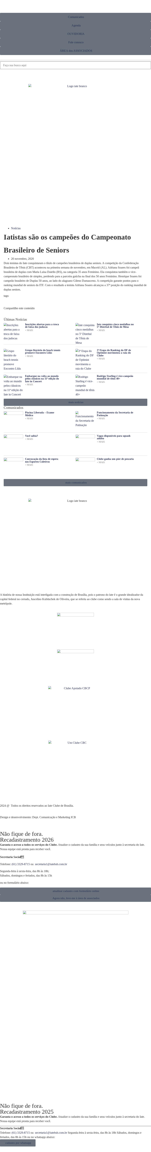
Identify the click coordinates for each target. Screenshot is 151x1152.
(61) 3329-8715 (21, 864)
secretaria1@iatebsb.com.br (51, 864)
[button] (75, 60)
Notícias (16, 228)
